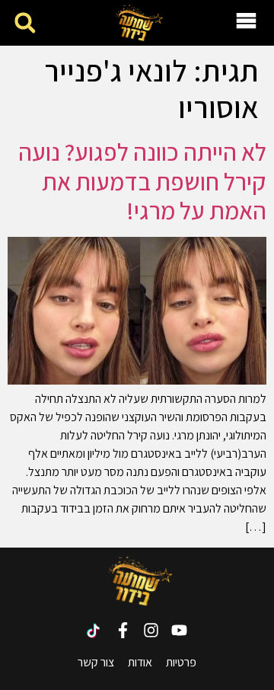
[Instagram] (151, 630)
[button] (25, 23)
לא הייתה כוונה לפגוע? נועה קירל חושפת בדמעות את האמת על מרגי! (142, 181)
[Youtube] (179, 630)
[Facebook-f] (123, 630)
